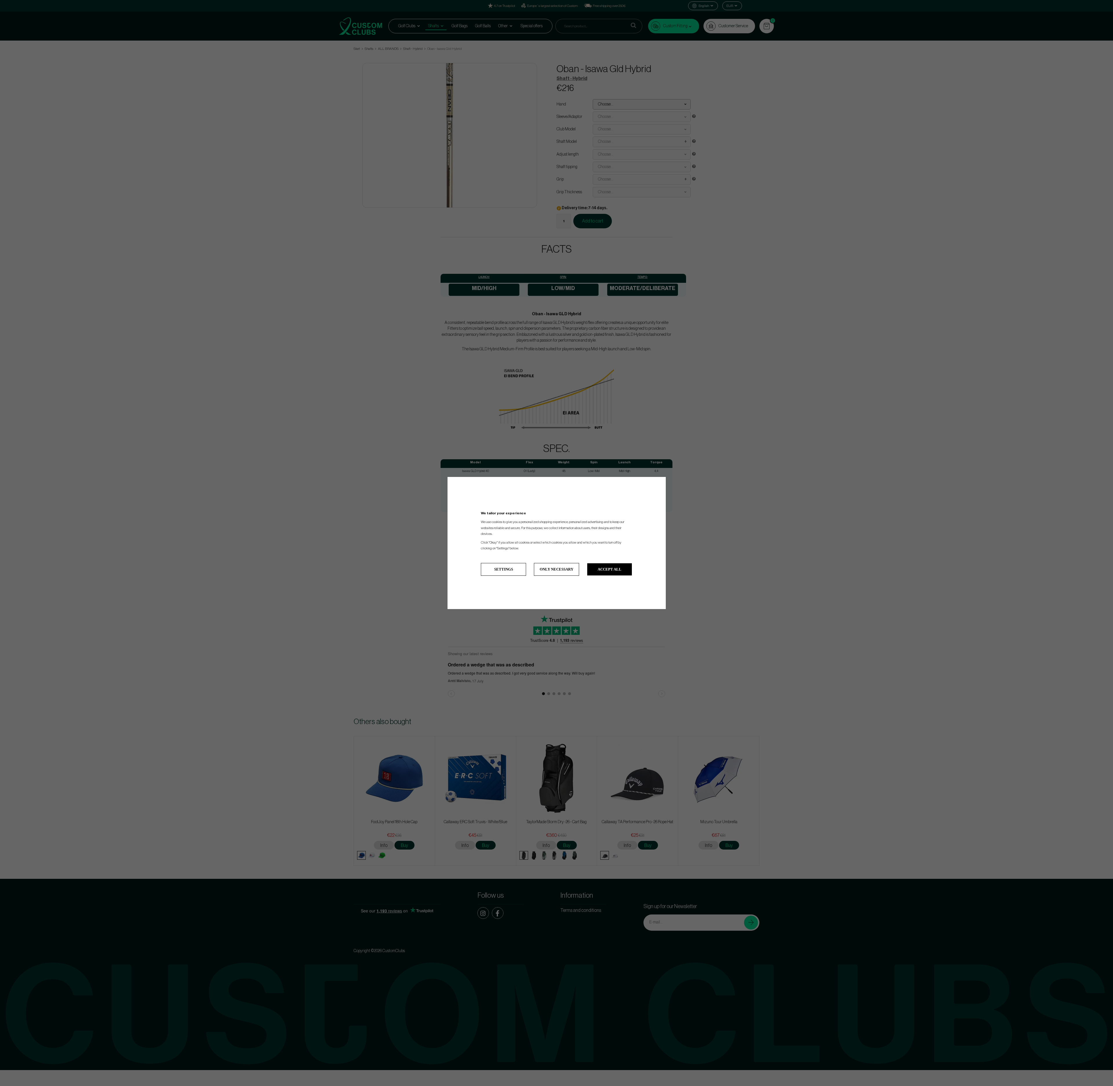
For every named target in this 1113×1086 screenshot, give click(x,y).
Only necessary (556, 569)
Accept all (609, 569)
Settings (503, 569)
